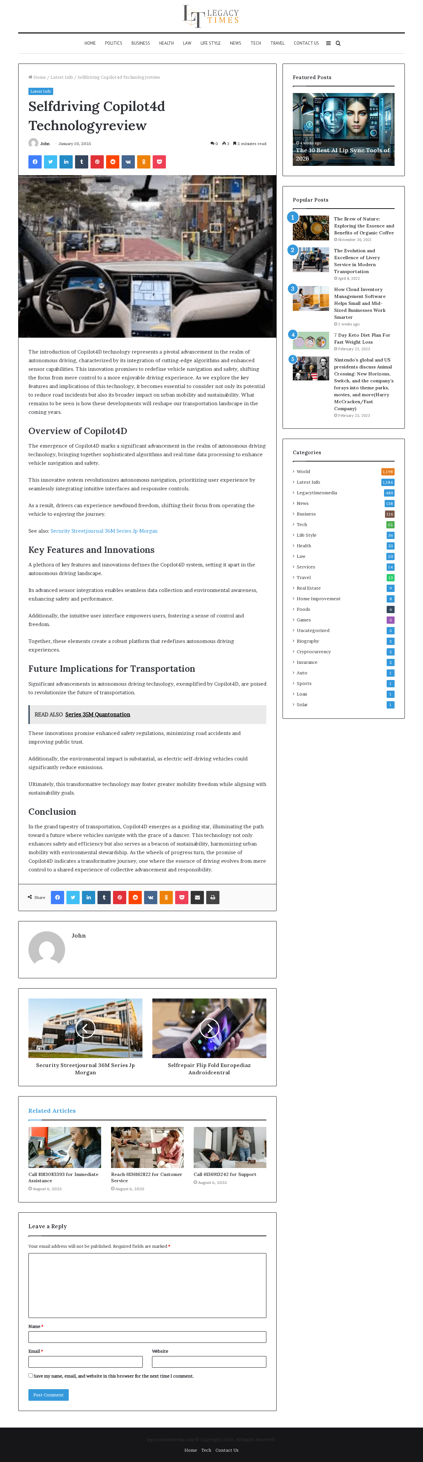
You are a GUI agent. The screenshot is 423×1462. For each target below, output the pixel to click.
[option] (353, 129)
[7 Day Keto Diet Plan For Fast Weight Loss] (311, 340)
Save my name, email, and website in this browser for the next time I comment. (114, 1376)
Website (160, 1351)
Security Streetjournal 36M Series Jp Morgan (104, 531)
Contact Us (306, 43)
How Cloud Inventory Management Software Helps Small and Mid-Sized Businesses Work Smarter (360, 303)
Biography (308, 641)
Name (35, 1326)
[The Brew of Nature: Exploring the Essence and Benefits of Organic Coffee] (311, 228)
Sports (304, 683)
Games (304, 619)
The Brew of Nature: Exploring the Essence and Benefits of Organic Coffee (364, 226)
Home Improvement (319, 598)
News (235, 43)
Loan (302, 694)
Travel (277, 43)
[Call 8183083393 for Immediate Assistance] (64, 1147)
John (45, 143)
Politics (113, 43)
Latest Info (62, 77)
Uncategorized (313, 630)
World (303, 471)
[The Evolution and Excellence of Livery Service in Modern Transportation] (311, 259)
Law (187, 43)
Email (35, 1351)
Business (141, 43)
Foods (303, 609)
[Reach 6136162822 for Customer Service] (147, 1147)
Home (90, 43)
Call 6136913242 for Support (225, 1174)
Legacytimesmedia (317, 492)
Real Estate (309, 588)
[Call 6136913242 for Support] (230, 1147)
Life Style (211, 43)
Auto (302, 672)
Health (166, 43)
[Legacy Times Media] (211, 16)
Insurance (307, 662)
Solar (302, 704)
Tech (255, 43)
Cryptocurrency (314, 651)
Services (306, 566)
